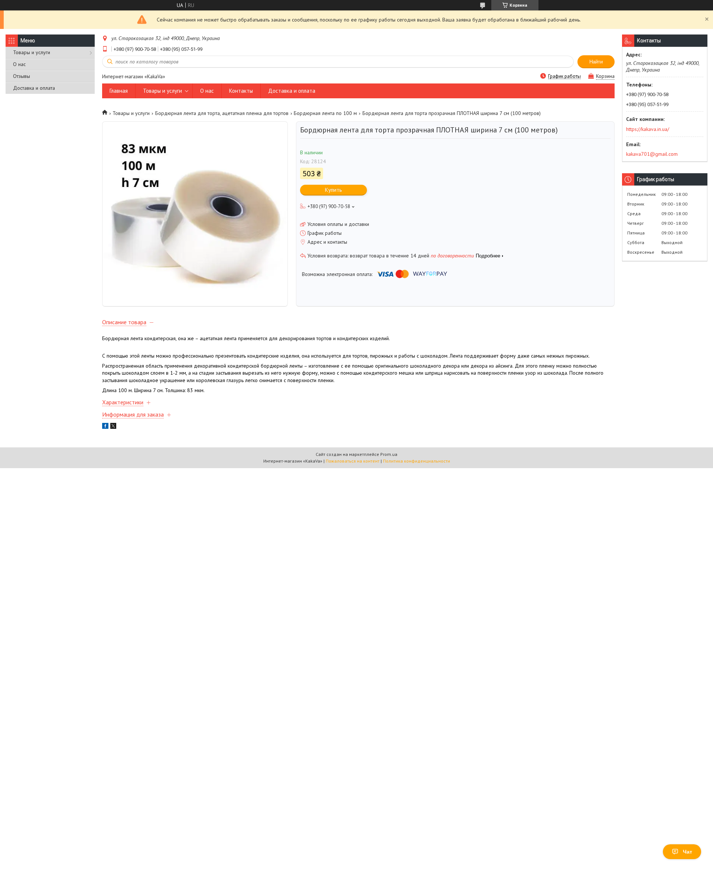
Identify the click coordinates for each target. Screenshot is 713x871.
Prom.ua (388, 454)
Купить (333, 189)
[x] (113, 427)
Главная (119, 90)
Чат (687, 852)
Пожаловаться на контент (353, 461)
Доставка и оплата (34, 88)
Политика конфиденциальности (416, 461)
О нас (19, 64)
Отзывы (21, 76)
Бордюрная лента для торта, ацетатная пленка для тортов (222, 113)
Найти (596, 62)
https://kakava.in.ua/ (647, 129)
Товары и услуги (31, 52)
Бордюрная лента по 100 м (325, 113)
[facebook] (105, 427)
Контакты (241, 90)
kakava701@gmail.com (652, 154)
